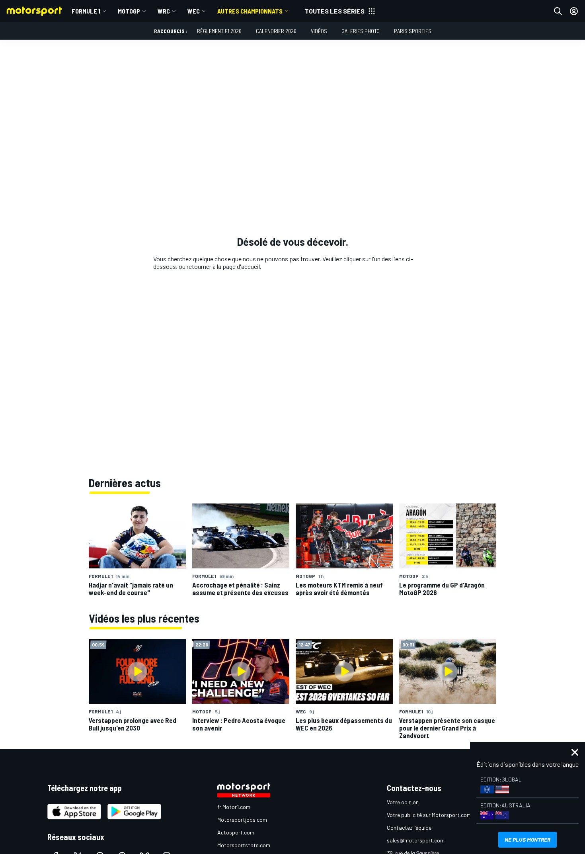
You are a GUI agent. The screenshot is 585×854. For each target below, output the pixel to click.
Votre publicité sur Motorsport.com (429, 814)
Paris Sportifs (412, 30)
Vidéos (319, 30)
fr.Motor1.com (233, 806)
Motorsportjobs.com (242, 819)
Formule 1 (86, 11)
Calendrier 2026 (276, 30)
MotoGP (129, 11)
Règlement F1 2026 (219, 30)
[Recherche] (558, 11)
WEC (193, 11)
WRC (164, 11)
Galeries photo (360, 30)
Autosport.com (235, 832)
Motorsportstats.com (243, 845)
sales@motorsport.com (416, 840)
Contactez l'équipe (409, 827)
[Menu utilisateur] (574, 11)
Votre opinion (403, 802)
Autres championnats (250, 11)
